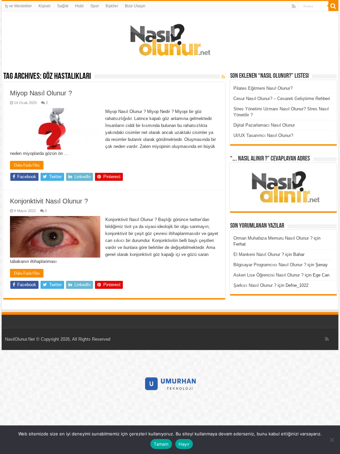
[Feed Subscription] (223, 76)
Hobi (79, 6)
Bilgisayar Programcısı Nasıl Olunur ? (269, 264)
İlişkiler (112, 6)
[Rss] (293, 6)
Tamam (161, 444)
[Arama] (333, 6)
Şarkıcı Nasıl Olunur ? (254, 285)
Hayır (184, 444)
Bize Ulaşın (135, 6)
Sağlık (62, 6)
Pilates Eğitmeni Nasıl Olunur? (263, 88)
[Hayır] (331, 439)
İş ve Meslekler (18, 6)
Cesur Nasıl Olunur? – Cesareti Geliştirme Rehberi (281, 98)
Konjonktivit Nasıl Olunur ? (49, 201)
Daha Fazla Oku (27, 165)
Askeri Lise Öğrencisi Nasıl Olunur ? (268, 275)
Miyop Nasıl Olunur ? (41, 93)
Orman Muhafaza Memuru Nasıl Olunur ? (272, 238)
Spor (94, 6)
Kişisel (44, 6)
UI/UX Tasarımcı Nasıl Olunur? (263, 135)
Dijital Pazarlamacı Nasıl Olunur (264, 125)
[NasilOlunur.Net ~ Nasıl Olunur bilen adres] (170, 38)
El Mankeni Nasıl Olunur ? (258, 254)
